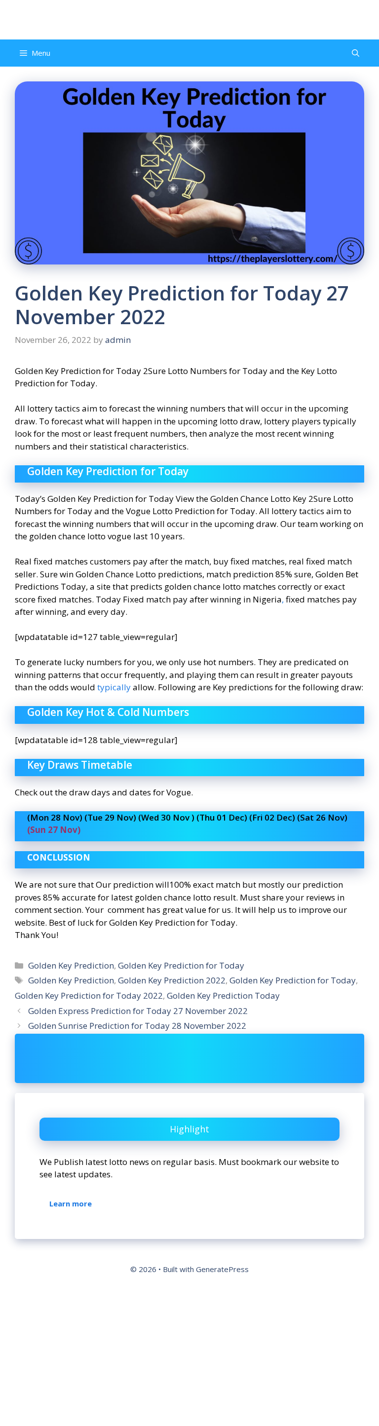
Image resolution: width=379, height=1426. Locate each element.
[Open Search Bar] (355, 53)
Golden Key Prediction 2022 (172, 980)
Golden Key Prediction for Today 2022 (89, 995)
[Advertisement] (189, 1353)
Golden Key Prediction (71, 965)
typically (114, 687)
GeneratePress (222, 1269)
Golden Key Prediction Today (223, 995)
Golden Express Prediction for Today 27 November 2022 (138, 1010)
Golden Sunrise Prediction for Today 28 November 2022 (137, 1025)
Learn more (70, 1203)
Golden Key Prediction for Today (181, 965)
